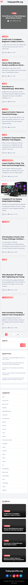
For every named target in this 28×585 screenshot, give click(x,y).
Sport (3, 479)
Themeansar (14, 583)
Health (14, 13)
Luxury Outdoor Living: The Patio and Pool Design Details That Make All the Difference (14, 165)
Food (3, 432)
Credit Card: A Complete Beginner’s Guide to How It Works (12, 41)
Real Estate (5, 472)
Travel (3, 486)
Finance (4, 425)
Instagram (4, 443)
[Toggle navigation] (2, 1)
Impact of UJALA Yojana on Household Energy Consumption (13, 114)
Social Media (5, 476)
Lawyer (4, 447)
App (3, 397)
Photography (5, 468)
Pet (3, 465)
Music (3, 454)
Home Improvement (7, 160)
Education (5, 415)
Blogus (21, 581)
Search (4, 340)
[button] (25, 17)
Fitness (4, 429)
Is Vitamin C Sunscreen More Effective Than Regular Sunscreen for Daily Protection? (13, 378)
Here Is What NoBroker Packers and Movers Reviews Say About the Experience (14, 65)
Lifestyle (4, 450)
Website (4, 490)
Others (4, 183)
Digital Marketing (6, 411)
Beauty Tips (5, 404)
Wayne (11, 20)
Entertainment (6, 418)
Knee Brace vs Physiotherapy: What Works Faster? (14, 17)
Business (5, 36)
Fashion (4, 422)
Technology (6, 221)
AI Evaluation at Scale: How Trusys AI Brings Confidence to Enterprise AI (13, 239)
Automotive (5, 400)
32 (17, 334)
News (3, 458)
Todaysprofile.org (15, 2)
